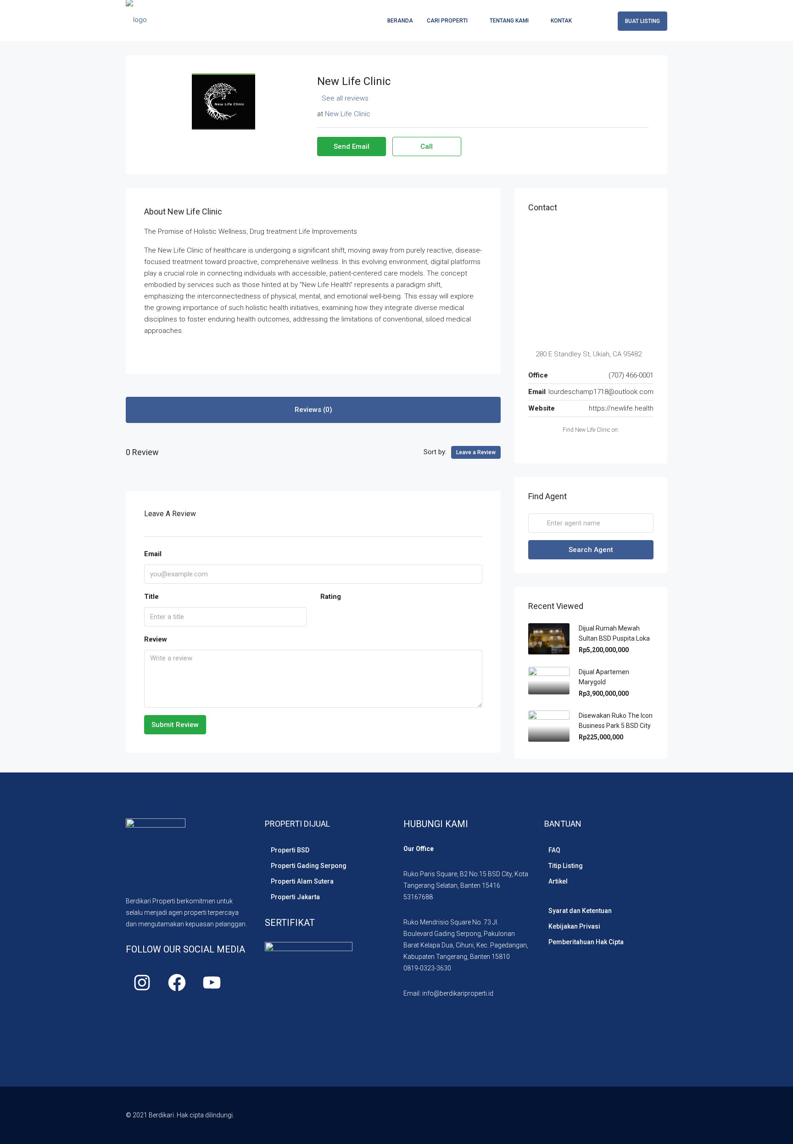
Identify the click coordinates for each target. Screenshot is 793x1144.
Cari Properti (447, 20)
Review (155, 639)
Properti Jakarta (295, 897)
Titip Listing (565, 865)
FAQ (554, 850)
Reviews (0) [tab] (313, 410)
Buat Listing (642, 21)
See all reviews (345, 98)
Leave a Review (476, 452)
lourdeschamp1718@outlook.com (600, 392)
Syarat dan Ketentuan (580, 910)
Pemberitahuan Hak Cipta (586, 942)
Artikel (558, 881)
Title (151, 596)
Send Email (351, 146)
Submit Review (175, 725)
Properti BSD (290, 850)
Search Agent (591, 550)
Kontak (561, 20)
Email (153, 554)
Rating (330, 596)
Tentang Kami (509, 20)
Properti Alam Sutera (302, 881)
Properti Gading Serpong (308, 865)
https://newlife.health (621, 408)
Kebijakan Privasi (574, 926)
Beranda (400, 20)
